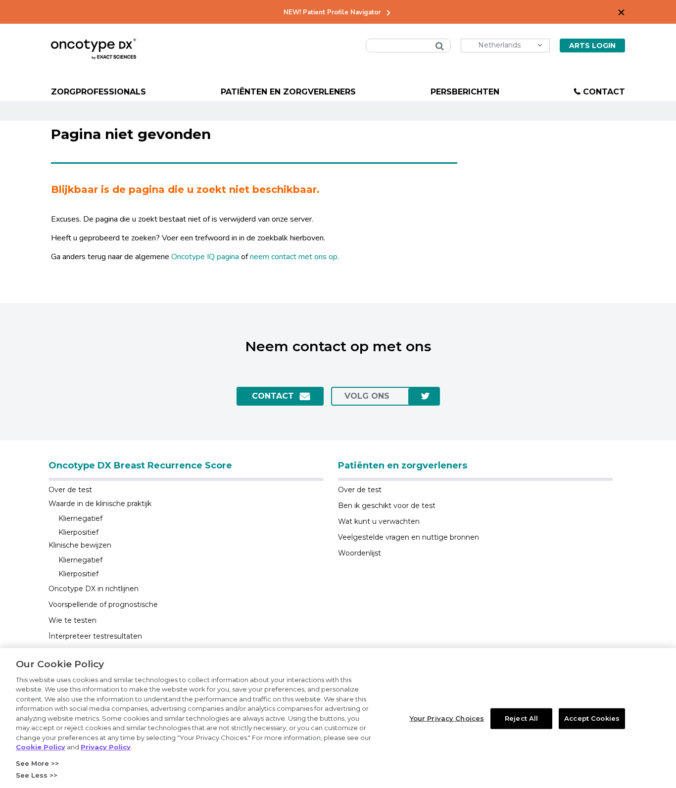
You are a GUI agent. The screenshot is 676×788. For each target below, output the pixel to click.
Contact (604, 91)
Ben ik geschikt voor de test (386, 505)
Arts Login (592, 45)
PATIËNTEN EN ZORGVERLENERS (288, 91)
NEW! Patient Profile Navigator (332, 12)
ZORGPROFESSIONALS (98, 91)
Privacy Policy (106, 747)
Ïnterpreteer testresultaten (95, 636)
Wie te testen (72, 620)
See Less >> (36, 775)
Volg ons (366, 396)
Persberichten (465, 91)
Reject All (521, 718)
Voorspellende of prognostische (103, 604)
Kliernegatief (80, 518)
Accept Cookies (592, 718)
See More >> (37, 763)
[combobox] (408, 45)
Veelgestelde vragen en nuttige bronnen (408, 537)
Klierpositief (78, 532)
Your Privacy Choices (447, 718)
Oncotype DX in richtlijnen (93, 588)
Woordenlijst (359, 553)
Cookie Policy (40, 747)
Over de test (70, 489)
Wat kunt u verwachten (379, 521)
